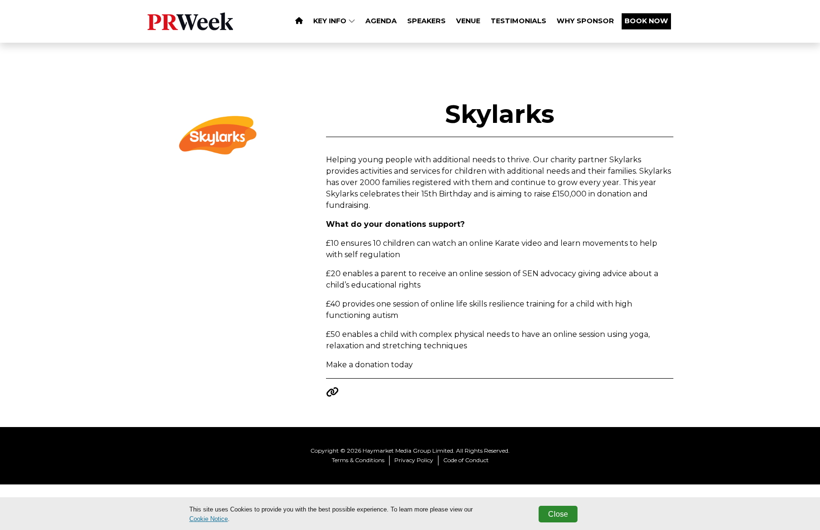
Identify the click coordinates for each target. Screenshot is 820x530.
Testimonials (518, 21)
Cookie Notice (208, 518)
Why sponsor (585, 21)
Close (558, 514)
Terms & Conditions (358, 460)
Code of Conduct (466, 460)
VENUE (468, 21)
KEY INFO (330, 21)
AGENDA (381, 21)
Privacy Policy (413, 460)
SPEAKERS (426, 21)
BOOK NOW (646, 21)
